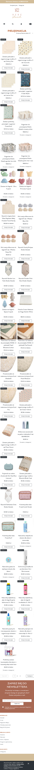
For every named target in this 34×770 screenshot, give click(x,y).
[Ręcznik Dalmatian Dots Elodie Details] (8, 495)
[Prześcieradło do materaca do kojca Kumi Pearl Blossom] (25, 364)
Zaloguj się (3, 751)
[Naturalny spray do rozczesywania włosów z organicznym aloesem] (8, 619)
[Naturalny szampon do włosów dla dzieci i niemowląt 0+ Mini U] (25, 619)
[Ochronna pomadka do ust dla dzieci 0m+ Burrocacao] (25, 557)
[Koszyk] (30, 24)
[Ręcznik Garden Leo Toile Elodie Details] (8, 269)
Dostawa (2, 735)
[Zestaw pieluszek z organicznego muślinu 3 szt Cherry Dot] (8, 47)
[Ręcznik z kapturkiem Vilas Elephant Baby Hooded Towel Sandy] (8, 207)
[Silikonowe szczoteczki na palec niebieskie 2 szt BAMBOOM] (25, 425)
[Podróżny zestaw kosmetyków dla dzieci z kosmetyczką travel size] (8, 650)
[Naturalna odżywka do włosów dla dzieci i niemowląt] (25, 526)
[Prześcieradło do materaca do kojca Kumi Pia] (8, 396)
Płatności (2, 737)
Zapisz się (17, 703)
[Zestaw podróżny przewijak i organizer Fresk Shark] (25, 79)
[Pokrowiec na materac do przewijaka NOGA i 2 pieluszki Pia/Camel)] (25, 331)
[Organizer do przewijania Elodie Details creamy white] (25, 113)
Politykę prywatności (10, 708)
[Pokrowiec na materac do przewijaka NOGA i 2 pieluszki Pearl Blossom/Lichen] (8, 331)
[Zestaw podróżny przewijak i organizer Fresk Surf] (8, 112)
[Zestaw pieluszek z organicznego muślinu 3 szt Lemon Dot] (8, 80)
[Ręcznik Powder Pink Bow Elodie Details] (25, 269)
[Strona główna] (17, 13)
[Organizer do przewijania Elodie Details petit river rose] (25, 146)
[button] (4, 24)
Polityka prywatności (5, 725)
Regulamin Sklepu (4, 722)
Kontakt (2, 718)
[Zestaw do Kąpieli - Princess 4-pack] (25, 177)
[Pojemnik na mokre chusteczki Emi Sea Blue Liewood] (8, 464)
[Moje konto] (21, 24)
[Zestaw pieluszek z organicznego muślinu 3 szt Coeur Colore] (25, 396)
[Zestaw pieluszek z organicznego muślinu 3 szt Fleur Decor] (8, 430)
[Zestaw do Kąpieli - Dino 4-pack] (8, 177)
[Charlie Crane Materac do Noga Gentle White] (25, 300)
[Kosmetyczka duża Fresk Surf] (8, 526)
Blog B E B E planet (5, 727)
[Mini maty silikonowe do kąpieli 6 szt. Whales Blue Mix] (25, 207)
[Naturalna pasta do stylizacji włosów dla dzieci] (8, 557)
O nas (1, 720)
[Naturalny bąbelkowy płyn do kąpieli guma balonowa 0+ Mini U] (8, 588)
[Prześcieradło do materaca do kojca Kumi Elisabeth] (8, 364)
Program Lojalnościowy (6, 742)
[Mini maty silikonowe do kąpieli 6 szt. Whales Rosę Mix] (8, 238)
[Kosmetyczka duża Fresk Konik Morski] (25, 495)
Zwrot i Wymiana (4, 739)
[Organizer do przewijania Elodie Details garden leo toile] (8, 146)
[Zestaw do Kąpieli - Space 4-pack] (8, 300)
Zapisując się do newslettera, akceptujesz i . (18, 708)
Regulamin (28, 707)
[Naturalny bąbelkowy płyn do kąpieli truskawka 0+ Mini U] (25, 588)
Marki (1, 744)
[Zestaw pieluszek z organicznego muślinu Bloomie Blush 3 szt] (25, 464)
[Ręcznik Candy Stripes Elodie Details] (25, 238)
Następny (29, 676)
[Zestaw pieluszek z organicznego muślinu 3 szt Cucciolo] (25, 48)
